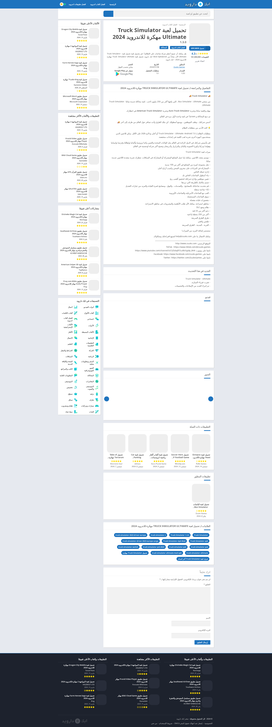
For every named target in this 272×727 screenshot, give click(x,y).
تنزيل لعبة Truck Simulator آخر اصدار (193, 559)
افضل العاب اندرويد (97, 4)
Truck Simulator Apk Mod (174, 541)
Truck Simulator (201, 535)
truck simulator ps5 (177, 547)
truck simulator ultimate (197, 553)
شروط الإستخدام (165, 723)
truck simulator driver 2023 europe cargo (140, 541)
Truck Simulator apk (199, 541)
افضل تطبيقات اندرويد (77, 4)
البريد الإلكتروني (204, 630)
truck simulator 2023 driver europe (130, 535)
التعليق (207, 584)
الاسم (208, 618)
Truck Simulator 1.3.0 (180, 535)
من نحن (154, 723)
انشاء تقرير (199, 61)
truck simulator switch (128, 547)
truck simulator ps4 (199, 547)
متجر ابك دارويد (182, 718)
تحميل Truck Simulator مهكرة (135, 553)
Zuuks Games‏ (179, 67)
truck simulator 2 (158, 535)
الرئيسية (113, 4)
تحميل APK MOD (197, 48)
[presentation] (211, 398)
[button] (108, 14)
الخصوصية (208, 723)
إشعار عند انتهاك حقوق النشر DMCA (188, 723)
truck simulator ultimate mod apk (167, 553)
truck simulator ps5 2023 (153, 547)
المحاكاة (164, 47)
